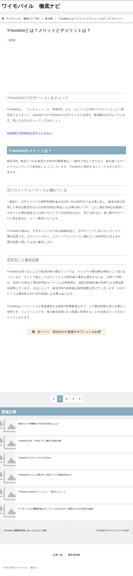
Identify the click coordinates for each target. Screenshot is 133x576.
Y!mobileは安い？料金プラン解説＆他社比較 (39, 441)
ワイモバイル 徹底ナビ (31, 6)
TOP (22, 18)
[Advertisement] (66, 68)
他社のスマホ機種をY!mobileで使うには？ (38, 423)
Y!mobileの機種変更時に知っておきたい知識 (25, 530)
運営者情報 (74, 554)
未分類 (11, 40)
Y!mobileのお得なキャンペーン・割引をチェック (42, 492)
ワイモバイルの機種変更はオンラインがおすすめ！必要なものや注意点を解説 (55, 509)
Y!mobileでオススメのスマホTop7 (34, 458)
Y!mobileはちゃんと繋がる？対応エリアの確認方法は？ (45, 475)
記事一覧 (58, 554)
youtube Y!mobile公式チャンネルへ (29, 132)
